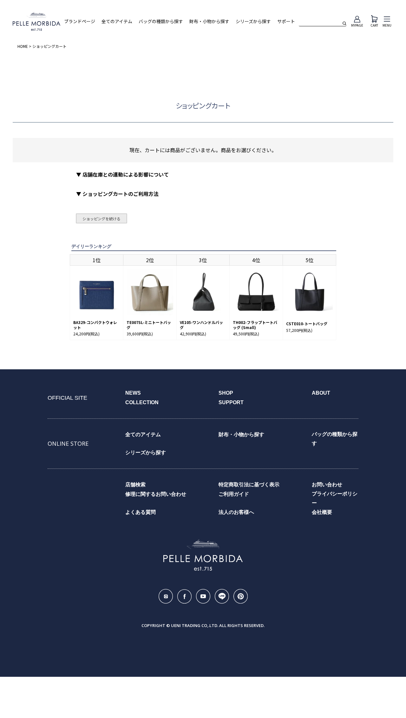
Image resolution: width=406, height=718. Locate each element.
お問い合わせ (327, 484)
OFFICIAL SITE (67, 398)
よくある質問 (140, 512)
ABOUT (321, 393)
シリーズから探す (253, 21)
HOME (22, 46)
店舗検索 (135, 484)
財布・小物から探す (209, 21)
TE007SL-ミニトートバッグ (149, 325)
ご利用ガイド (234, 494)
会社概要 (322, 512)
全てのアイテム (117, 21)
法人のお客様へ (236, 512)
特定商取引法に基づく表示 (249, 484)
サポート (286, 21)
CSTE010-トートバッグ (306, 323)
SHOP (226, 393)
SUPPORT (231, 402)
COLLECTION (142, 402)
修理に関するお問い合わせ (155, 494)
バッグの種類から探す (161, 21)
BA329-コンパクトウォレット (95, 325)
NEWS (133, 393)
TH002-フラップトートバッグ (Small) (255, 325)
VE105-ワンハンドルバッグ (201, 325)
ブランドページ (79, 21)
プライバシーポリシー (334, 498)
